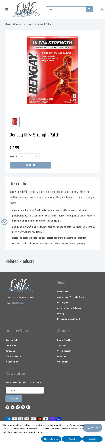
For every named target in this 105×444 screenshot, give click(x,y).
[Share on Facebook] (78, 142)
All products (18, 24)
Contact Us (10, 351)
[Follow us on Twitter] (12, 407)
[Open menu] (6, 9)
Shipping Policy (12, 340)
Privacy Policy (11, 362)
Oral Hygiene (63, 303)
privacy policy (64, 425)
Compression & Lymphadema (70, 297)
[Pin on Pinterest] (83, 142)
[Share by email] (93, 142)
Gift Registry (62, 362)
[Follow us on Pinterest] (23, 407)
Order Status (63, 356)
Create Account (64, 351)
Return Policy (11, 345)
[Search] (89, 9)
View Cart (61, 345)
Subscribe (14, 398)
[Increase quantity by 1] (37, 156)
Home (7, 24)
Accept (72, 439)
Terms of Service (13, 356)
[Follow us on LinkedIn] (28, 407)
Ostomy (60, 313)
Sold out (30, 165)
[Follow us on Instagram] (18, 407)
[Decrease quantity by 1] (22, 156)
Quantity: (13, 156)
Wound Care (62, 292)
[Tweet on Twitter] (88, 142)
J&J (10, 142)
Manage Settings (51, 439)
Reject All (92, 439)
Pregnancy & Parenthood (68, 319)
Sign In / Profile (64, 340)
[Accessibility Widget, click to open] (4, 222)
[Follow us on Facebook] (7, 407)
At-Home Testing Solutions (69, 308)
